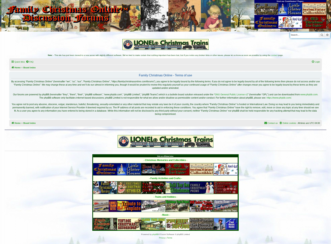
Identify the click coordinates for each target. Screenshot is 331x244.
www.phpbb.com (309, 94)
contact (274, 55)
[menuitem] (30, 62)
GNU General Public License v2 (231, 94)
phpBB (155, 234)
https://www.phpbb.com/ (279, 97)
